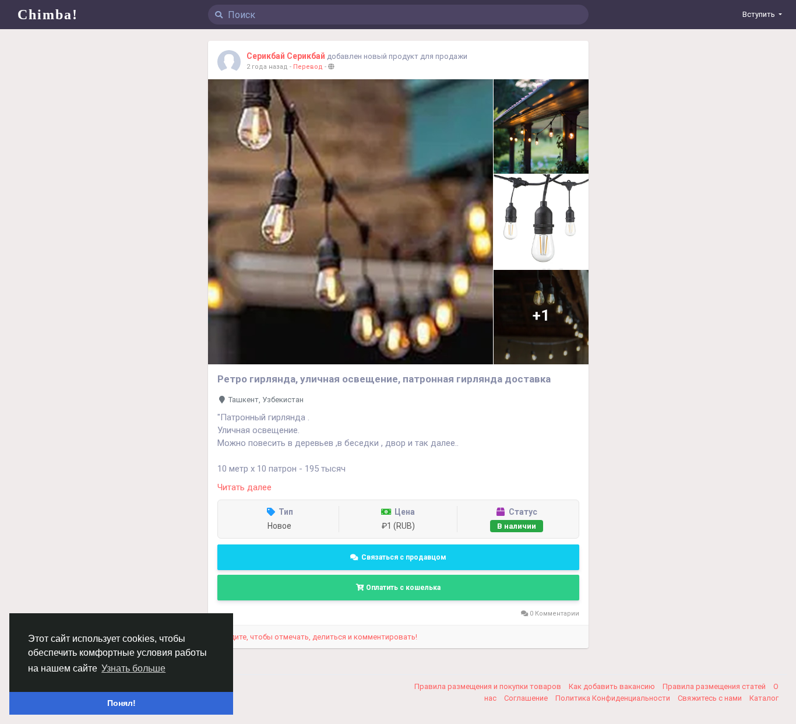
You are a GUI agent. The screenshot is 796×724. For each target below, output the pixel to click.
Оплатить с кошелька (402, 588)
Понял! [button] (121, 703)
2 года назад (267, 67)
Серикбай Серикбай (285, 56)
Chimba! (47, 14)
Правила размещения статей (715, 686)
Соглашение (527, 698)
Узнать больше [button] (133, 668)
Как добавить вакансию (613, 686)
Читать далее (244, 487)
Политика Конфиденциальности (613, 698)
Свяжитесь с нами (711, 698)
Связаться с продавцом (403, 557)
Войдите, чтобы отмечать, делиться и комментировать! (317, 636)
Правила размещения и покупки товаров (488, 686)
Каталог (764, 698)
